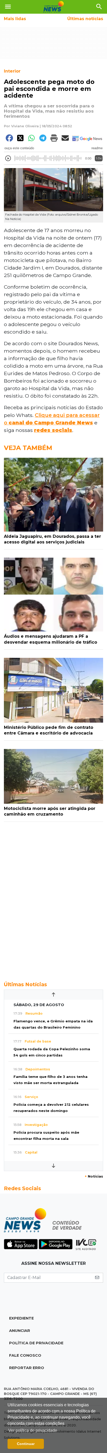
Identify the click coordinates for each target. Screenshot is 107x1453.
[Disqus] (53, 898)
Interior (12, 71)
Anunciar (19, 1330)
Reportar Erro (26, 1367)
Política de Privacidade (36, 1343)
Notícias (94, 1176)
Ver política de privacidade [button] (32, 1430)
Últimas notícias (85, 18)
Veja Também (28, 448)
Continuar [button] (26, 1444)
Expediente (21, 1318)
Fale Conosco (25, 1355)
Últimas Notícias (25, 984)
